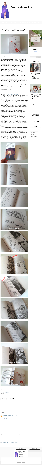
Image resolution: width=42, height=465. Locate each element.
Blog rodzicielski (32, 22)
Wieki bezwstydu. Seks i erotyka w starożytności (36, 95)
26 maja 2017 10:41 (13, 415)
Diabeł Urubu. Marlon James (36, 74)
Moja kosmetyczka (34, 132)
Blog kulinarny (25, 22)
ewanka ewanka (6, 415)
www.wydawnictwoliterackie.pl (12, 94)
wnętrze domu (33, 136)
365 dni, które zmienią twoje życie (36, 39)
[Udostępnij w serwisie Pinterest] (27, 408)
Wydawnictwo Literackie (5, 392)
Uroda (15, 22)
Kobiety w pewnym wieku (36, 107)
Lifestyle (19, 22)
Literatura (11, 22)
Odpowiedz (5, 418)
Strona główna (4, 22)
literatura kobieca (34, 130)
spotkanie (32, 134)
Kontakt (38, 22)
